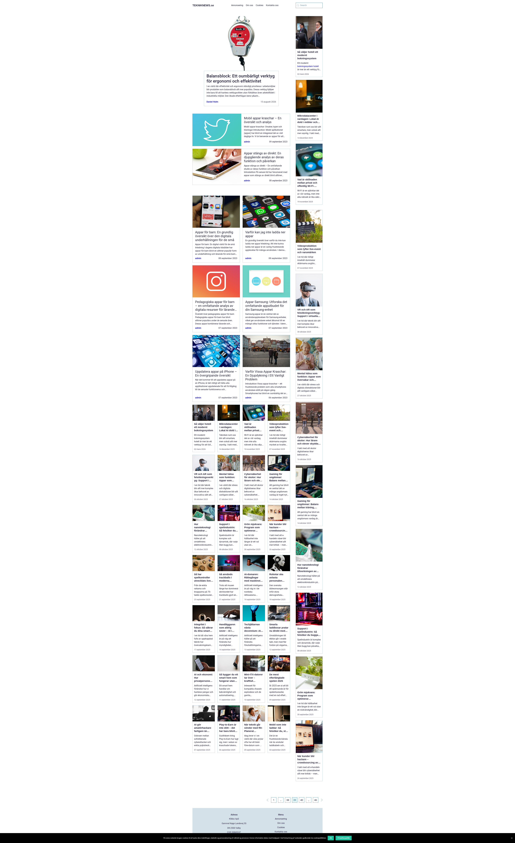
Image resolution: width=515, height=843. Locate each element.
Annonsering (237, 5)
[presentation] (198, 56)
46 (315, 800)
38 (287, 800)
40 (301, 800)
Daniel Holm (212, 102)
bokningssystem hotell (308, 66)
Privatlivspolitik (344, 838)
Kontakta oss (272, 5)
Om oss (249, 5)
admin (247, 141)
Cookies (259, 5)
